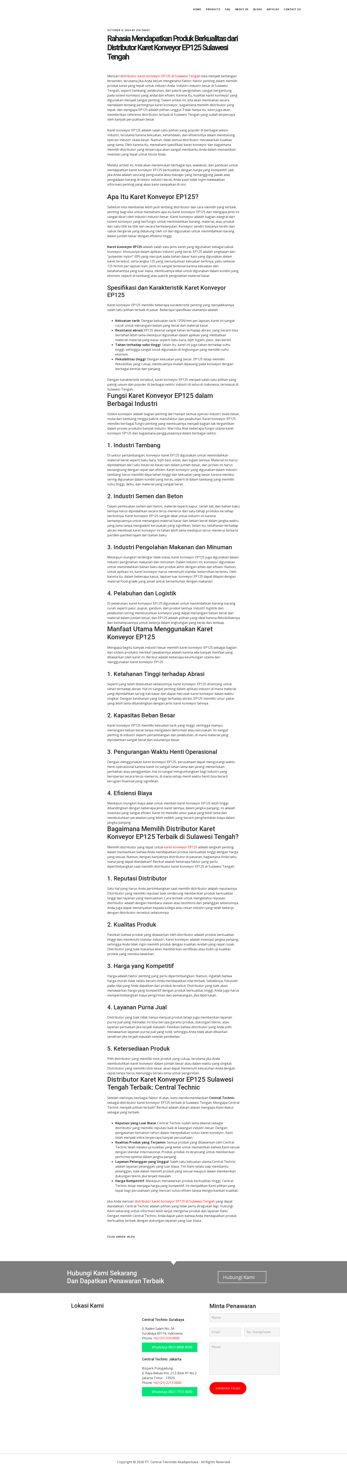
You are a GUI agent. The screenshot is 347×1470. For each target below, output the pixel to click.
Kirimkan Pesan (227, 1388)
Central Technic (74, 9)
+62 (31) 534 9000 (166, 1338)
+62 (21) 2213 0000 (167, 1383)
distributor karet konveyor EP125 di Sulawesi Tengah (160, 76)
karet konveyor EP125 (180, 847)
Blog (131, 1236)
